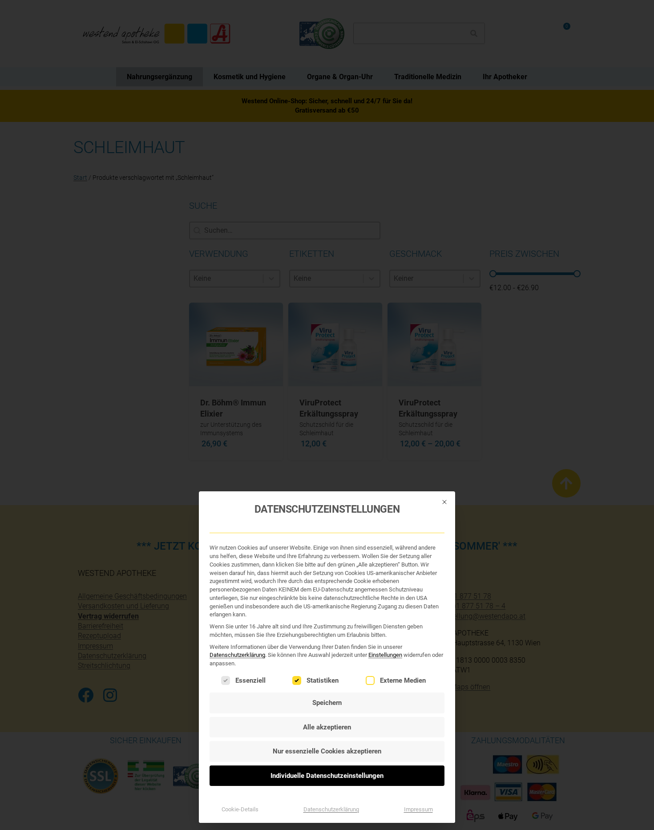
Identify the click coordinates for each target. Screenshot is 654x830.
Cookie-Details (240, 809)
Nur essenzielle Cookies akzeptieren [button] (327, 751)
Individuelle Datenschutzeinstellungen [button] (327, 776)
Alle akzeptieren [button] (327, 727)
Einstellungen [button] (385, 655)
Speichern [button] (327, 703)
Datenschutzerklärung (237, 655)
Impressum (418, 809)
